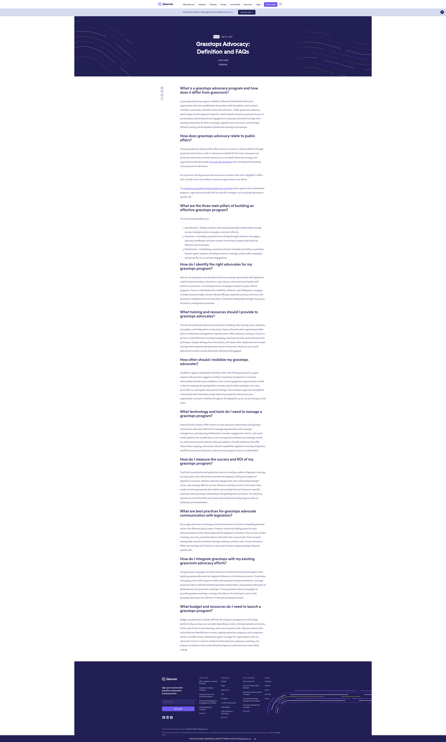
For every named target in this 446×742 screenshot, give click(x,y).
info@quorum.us (202, 729)
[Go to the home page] (165, 4)
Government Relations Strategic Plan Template (251, 700)
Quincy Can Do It (248, 681)
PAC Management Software (205, 708)
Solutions (203, 678)
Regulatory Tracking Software (206, 689)
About (267, 678)
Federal (223, 681)
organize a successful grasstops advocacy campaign (208, 188)
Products (225, 678)
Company (268, 681)
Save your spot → (247, 12)
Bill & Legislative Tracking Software (208, 682)
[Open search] (280, 4)
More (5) (202, 713)
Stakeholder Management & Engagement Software (208, 702)
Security (268, 694)
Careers (267, 686)
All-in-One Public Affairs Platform (251, 687)
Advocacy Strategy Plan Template (251, 706)
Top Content (249, 678)
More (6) (224, 717)
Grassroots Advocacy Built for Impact (252, 693)
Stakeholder (225, 707)
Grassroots (223, 64)
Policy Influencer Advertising (227, 712)
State (223, 686)
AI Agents (224, 698)
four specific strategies (221, 161)
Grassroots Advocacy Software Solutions (206, 695)
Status (267, 698)
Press (267, 690)
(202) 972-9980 (191, 729)
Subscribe (178, 709)
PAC (222, 694)
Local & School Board (228, 703)
